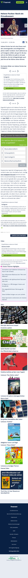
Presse (14, 537)
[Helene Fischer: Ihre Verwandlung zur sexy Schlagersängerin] (14, 27)
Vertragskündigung (14, 547)
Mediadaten (14, 541)
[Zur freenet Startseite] (5, 1)
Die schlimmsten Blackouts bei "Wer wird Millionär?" (14, 275)
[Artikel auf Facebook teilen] (24, 42)
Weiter (22, 165)
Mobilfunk (20, 2)
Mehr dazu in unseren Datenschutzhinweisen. (15, 225)
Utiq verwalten (14, 527)
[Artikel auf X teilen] (26, 42)
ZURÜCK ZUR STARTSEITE (19, 235)
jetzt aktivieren (9, 88)
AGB (14, 531)
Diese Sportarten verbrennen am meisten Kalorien (14, 299)
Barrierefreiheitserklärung (14, 514)
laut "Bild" (6, 118)
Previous (2, 25)
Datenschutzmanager (14, 524)
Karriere (14, 544)
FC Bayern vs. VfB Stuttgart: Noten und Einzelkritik (13, 285)
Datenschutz (14, 520)
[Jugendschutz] (14, 558)
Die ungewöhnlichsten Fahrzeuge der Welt (13, 290)
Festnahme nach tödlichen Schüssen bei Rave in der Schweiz (13, 270)
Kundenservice (14, 510)
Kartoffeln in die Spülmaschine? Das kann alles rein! (14, 280)
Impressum (14, 517)
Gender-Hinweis (14, 534)
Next (25, 25)
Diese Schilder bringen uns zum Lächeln (13, 294)
